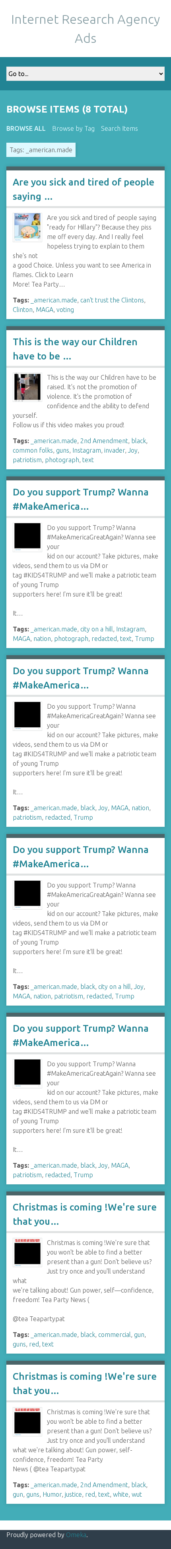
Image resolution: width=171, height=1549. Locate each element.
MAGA (44, 309)
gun (139, 1334)
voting (65, 309)
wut (137, 1494)
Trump (144, 638)
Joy (133, 450)
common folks (33, 450)
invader (114, 450)
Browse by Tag (73, 128)
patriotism (27, 459)
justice (73, 1494)
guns (62, 450)
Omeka (76, 1534)
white (120, 1494)
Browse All (26, 128)
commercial (114, 1334)
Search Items (119, 128)
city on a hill (96, 629)
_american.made (54, 300)
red (34, 1344)
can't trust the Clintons (112, 300)
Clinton (23, 309)
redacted (104, 638)
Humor (52, 1494)
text (88, 459)
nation (42, 638)
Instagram (86, 450)
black (138, 440)
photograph (62, 459)
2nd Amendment (104, 440)
